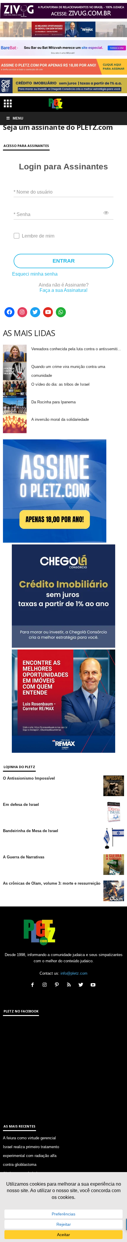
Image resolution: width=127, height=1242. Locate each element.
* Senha (22, 214)
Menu (18, 118)
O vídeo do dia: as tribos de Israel (60, 384)
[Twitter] (35, 312)
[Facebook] (9, 312)
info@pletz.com (74, 973)
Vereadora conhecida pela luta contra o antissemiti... (76, 349)
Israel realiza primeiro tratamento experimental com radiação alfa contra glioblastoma (31, 1156)
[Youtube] (48, 312)
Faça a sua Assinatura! (63, 290)
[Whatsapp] (60, 312)
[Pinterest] (58, 985)
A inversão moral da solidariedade (60, 419)
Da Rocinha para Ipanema (53, 402)
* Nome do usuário (33, 191)
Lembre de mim (38, 235)
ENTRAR (64, 261)
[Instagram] (22, 312)
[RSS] (70, 985)
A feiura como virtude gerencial (29, 1138)
